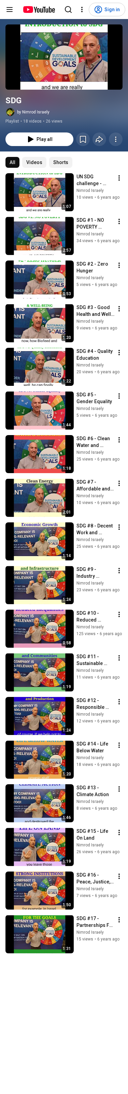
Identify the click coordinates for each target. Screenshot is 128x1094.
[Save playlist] (83, 139)
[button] (64, 57)
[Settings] (82, 9)
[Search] (68, 9)
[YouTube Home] (39, 9)
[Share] (99, 139)
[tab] (12, 162)
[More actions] (116, 139)
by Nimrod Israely (33, 112)
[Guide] (9, 9)
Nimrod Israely (90, 190)
